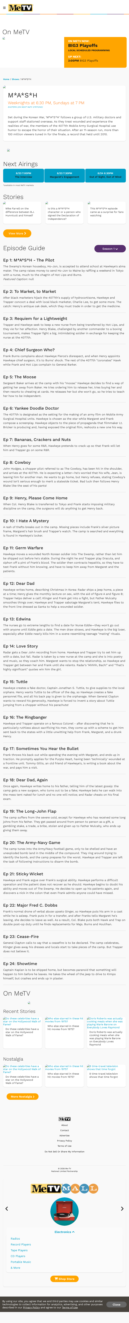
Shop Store (66, 1278)
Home (6, 79)
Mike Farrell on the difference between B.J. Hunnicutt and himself (20, 212)
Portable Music (21, 1261)
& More (15, 1267)
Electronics (63, 1232)
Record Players (21, 1244)
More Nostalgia (22, 1096)
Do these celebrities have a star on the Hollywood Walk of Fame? (22, 1032)
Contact (64, 1130)
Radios (15, 1238)
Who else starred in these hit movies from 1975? (63, 1028)
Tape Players (19, 1250)
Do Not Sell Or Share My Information (64, 1151)
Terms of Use (64, 1146)
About (64, 1125)
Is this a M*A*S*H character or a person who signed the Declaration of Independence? (64, 213)
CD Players (18, 1256)
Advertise (64, 1136)
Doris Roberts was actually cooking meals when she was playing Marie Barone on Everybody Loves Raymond (105, 1038)
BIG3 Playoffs (89, 60)
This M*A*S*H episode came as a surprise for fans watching (106, 212)
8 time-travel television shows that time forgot (103, 1075)
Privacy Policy (64, 1141)
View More (16, 233)
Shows (15, 79)
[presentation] (8, 1209)
